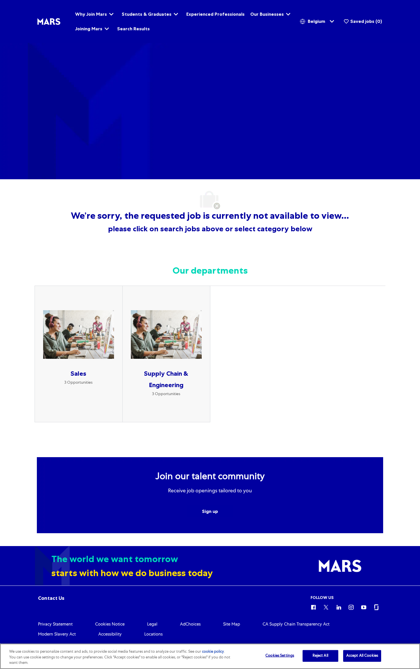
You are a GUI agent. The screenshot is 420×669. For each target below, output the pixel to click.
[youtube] (363, 606)
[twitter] (326, 606)
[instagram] (351, 606)
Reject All (320, 656)
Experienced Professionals (215, 14)
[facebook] (313, 606)
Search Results (133, 28)
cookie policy (213, 652)
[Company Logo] (49, 21)
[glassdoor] (376, 606)
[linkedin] (338, 606)
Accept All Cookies (362, 656)
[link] (51, 598)
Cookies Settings (279, 656)
